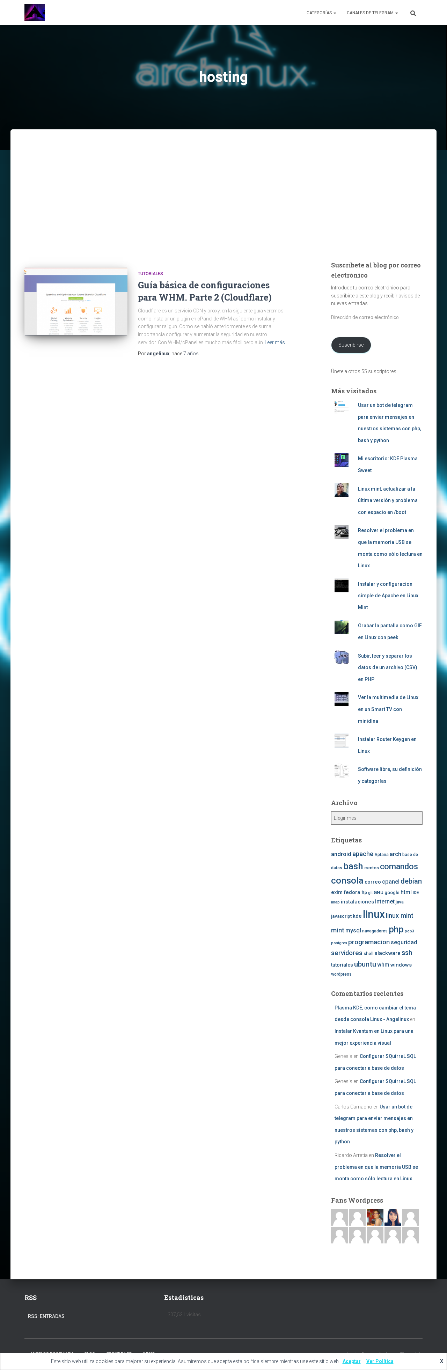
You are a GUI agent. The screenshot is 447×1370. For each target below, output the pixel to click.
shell (368, 953)
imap (335, 902)
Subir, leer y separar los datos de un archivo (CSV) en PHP (387, 667)
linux (374, 914)
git (370, 893)
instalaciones (357, 902)
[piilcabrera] (392, 1217)
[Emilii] (410, 1217)
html (406, 892)
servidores (346, 953)
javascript (341, 916)
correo (373, 882)
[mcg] (375, 1217)
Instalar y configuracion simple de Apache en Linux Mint (388, 595)
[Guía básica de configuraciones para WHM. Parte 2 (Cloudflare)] (75, 301)
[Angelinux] (34, 12)
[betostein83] (357, 1217)
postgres (339, 943)
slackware (387, 953)
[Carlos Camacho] (375, 1234)
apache (362, 853)
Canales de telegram (371, 12)
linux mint (399, 915)
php (396, 929)
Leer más (275, 342)
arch (395, 854)
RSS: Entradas (46, 1316)
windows (401, 965)
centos (371, 867)
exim (337, 892)
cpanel (391, 881)
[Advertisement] (223, 204)
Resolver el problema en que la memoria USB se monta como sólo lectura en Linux (376, 1166)
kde (357, 916)
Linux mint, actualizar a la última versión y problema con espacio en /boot (388, 500)
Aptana (381, 854)
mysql (353, 930)
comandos (399, 866)
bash (353, 866)
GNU (378, 892)
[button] (334, 12)
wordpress (341, 974)
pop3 (409, 931)
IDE (416, 892)
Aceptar (352, 1361)
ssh (407, 953)
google (392, 892)
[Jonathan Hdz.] (339, 1234)
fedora (352, 892)
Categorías (320, 12)
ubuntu (365, 964)
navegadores (375, 931)
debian (411, 881)
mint (337, 930)
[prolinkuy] (410, 1234)
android (341, 853)
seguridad (404, 942)
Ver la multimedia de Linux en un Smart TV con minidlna (388, 709)
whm (383, 965)
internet (385, 901)
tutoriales (150, 273)
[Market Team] (392, 1234)
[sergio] (357, 1234)
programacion (369, 942)
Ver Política (380, 1361)
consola (347, 880)
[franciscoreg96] (339, 1217)
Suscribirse (351, 345)
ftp (364, 892)
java (400, 902)
